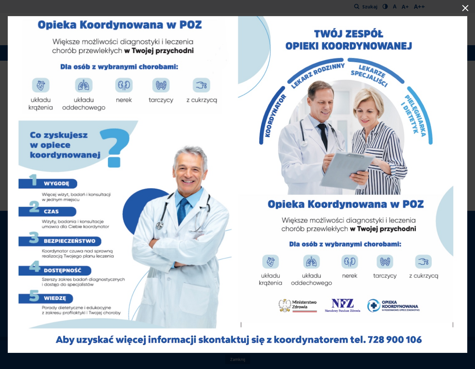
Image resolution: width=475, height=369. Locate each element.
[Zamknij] (465, 9)
